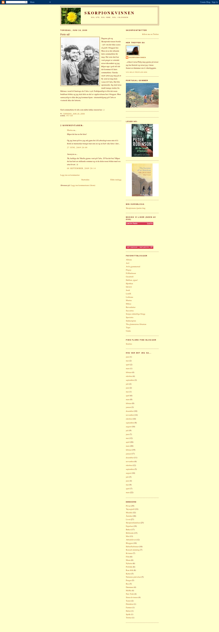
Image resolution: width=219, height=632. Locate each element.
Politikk (129, 566)
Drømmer (129, 587)
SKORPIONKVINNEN (109, 13)
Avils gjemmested (133, 266)
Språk (128, 614)
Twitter (129, 617)
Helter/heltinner (132, 546)
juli (127, 384)
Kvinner (129, 553)
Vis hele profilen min (136, 72)
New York (130, 594)
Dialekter (129, 604)
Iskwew (129, 286)
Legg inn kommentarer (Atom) (83, 185)
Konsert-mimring (133, 549)
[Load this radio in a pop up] (151, 247)
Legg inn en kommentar (70, 175)
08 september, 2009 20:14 (81, 168)
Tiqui (128, 327)
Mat (127, 536)
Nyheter (129, 563)
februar (129, 372)
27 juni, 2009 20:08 (77, 147)
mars (128, 368)
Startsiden (85, 179)
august (128, 426)
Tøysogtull (130, 509)
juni (127, 356)
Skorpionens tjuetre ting (135, 208)
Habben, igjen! (132, 280)
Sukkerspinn (131, 320)
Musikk (129, 512)
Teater (128, 600)
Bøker (128, 529)
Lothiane (129, 297)
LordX (128, 293)
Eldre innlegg (115, 179)
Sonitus (129, 343)
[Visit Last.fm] (144, 247)
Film (128, 556)
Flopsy (128, 270)
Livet (128, 519)
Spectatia (129, 317)
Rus (127, 583)
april (128, 364)
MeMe (128, 590)
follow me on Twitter (150, 34)
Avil (127, 263)
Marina (70, 130)
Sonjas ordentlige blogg (135, 313)
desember (129, 411)
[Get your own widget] (132, 247)
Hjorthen (129, 283)
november (130, 415)
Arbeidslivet (131, 539)
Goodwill (129, 276)
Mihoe (128, 303)
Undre (128, 330)
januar (128, 407)
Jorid (128, 290)
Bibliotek (130, 533)
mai (127, 360)
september (130, 380)
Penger (128, 580)
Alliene (129, 259)
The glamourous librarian (136, 324)
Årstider (129, 516)
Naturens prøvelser (133, 577)
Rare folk (129, 570)
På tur (69, 116)
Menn (128, 560)
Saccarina (130, 310)
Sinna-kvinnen (132, 597)
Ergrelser (129, 526)
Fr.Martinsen (131, 273)
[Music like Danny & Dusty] (139, 223)
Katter (128, 573)
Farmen (129, 607)
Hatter (128, 610)
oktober (129, 376)
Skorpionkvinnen (137, 57)
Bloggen (129, 543)
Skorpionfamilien (133, 522)
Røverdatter (130, 307)
